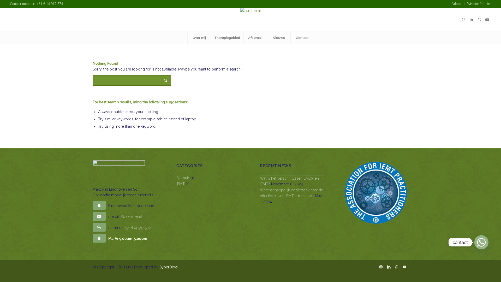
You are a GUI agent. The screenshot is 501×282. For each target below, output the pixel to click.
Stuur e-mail (131, 217)
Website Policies (479, 4)
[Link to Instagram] (464, 20)
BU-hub (182, 178)
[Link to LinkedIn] (471, 20)
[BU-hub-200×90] (250, 19)
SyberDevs (168, 267)
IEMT (180, 184)
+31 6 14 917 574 (137, 228)
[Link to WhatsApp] (479, 20)
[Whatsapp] (481, 242)
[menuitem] (456, 4)
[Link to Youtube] (487, 20)
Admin (456, 4)
